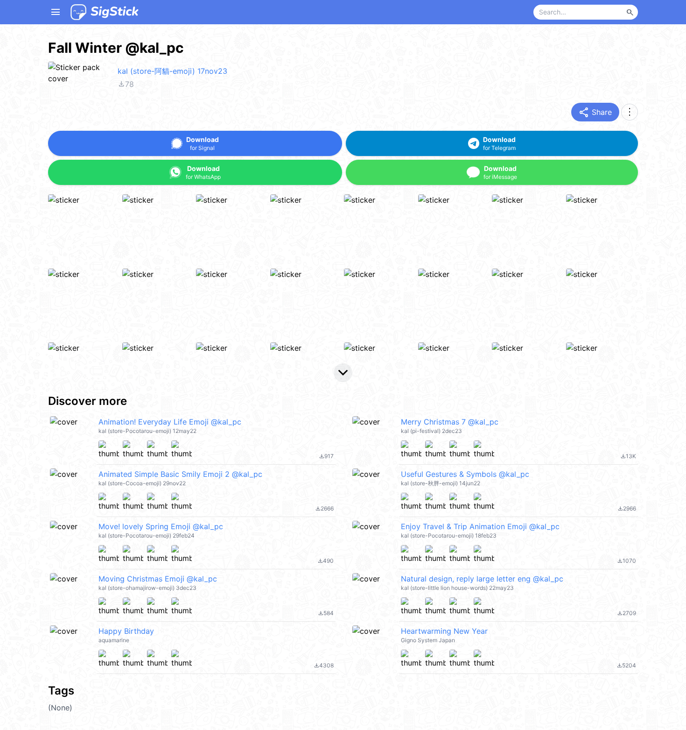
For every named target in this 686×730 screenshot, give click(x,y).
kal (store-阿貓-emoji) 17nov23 (172, 71)
